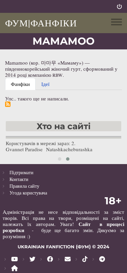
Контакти (18, 179)
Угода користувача (28, 192)
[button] (60, 159)
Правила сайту (24, 186)
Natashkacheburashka (69, 149)
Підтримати (21, 172)
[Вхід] (119, 6)
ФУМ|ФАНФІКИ (41, 22)
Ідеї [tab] (45, 84)
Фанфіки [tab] (20, 84)
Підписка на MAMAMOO (7, 104)
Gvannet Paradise (24, 149)
